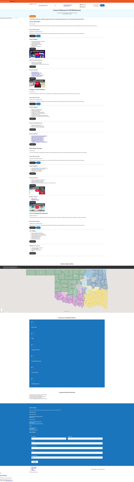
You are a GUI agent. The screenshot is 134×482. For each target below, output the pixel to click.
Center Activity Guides (35, 73)
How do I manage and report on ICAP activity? (38, 398)
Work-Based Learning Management (37, 138)
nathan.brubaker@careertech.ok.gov (36, 416)
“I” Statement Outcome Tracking (37, 74)
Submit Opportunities (35, 199)
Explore (40, 5)
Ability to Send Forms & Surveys (37, 137)
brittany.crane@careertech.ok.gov (35, 421)
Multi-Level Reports (35, 71)
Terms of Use (33, 468)
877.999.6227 (31, 428)
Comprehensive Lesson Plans (36, 72)
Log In (69, 5)
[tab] (35, 19)
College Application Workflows (37, 139)
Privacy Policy (34, 467)
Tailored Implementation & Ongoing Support (39, 141)
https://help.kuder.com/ (33, 429)
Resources (43, 5)
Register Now (12, 1)
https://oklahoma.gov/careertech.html (36, 423)
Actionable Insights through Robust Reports (39, 135)
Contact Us (65, 5)
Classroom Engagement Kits (36, 75)
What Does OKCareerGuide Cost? (36, 395)
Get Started (33, 16)
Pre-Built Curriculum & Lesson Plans (37, 140)
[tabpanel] (67, 54)
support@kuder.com (33, 427)
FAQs (46, 5)
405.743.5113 (31, 417)
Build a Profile (33, 198)
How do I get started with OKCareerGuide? (38, 396)
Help (32, 469)
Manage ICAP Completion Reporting (38, 136)
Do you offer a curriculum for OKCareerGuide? (38, 394)
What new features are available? (36, 397)
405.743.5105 (31, 422)
